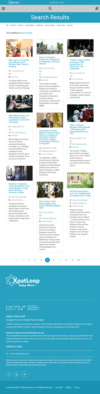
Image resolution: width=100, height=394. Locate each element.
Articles (13, 25)
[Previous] (16, 260)
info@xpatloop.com (22, 354)
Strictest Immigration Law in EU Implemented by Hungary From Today (80, 193)
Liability (68, 387)
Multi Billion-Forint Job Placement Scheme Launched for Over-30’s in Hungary (19, 118)
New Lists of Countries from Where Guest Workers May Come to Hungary (19, 63)
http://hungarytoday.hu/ (48, 77)
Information (50, 25)
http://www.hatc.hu (18, 133)
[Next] (84, 260)
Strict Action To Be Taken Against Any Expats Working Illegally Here (49, 204)
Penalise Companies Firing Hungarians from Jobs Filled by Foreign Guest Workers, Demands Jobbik (19, 188)
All (7, 25)
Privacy (77, 387)
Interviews (60, 25)
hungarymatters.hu (49, 151)
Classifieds (29, 25)
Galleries (39, 25)
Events (21, 25)
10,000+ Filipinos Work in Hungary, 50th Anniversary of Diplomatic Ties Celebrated (80, 64)
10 (79, 260)
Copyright (59, 387)
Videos (70, 25)
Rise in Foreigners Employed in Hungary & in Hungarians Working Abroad (49, 60)
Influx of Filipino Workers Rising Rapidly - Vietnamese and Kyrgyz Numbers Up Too (80, 129)
